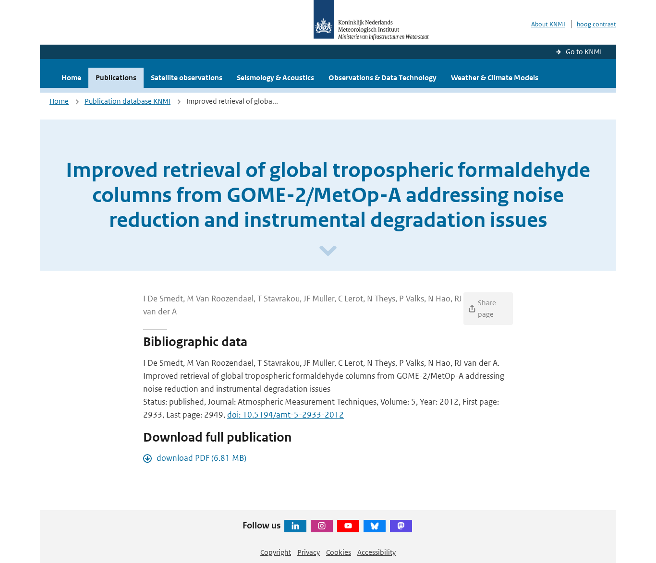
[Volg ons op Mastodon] (401, 526)
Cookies (338, 552)
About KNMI (548, 24)
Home (71, 77)
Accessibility (376, 552)
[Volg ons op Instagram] (322, 526)
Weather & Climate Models (494, 77)
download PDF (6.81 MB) (201, 458)
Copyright (275, 552)
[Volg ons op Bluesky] (375, 526)
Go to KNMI (584, 51)
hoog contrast (596, 24)
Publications (116, 77)
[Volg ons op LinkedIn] (295, 526)
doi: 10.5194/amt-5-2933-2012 (285, 414)
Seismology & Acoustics (275, 77)
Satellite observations (186, 77)
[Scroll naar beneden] (328, 251)
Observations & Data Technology (382, 77)
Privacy (308, 552)
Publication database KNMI (127, 101)
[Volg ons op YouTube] (348, 526)
